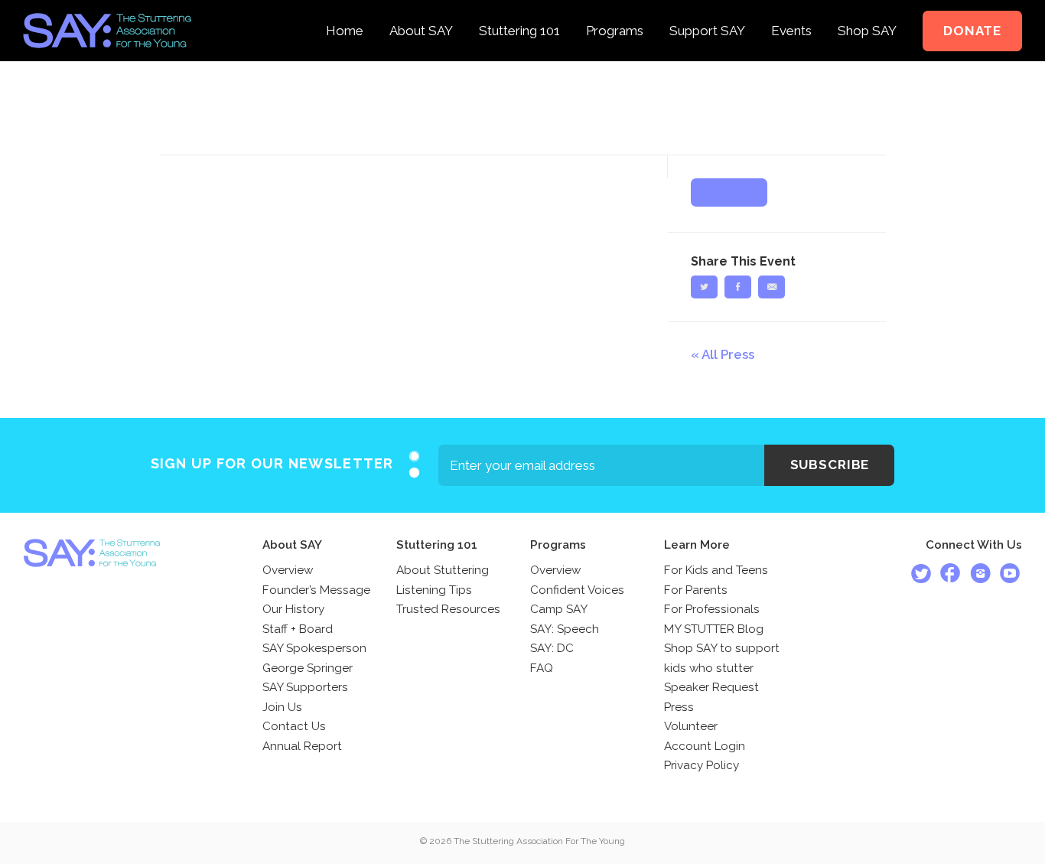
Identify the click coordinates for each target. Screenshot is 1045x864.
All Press (728, 354)
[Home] (344, 10)
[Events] (791, 10)
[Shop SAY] (867, 10)
